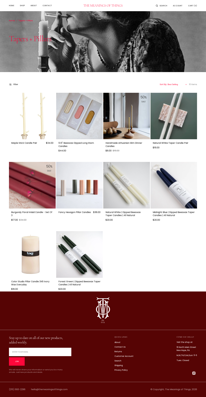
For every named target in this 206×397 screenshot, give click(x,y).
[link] (32, 116)
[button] (161, 6)
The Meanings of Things (178, 389)
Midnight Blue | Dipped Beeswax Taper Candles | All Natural (174, 214)
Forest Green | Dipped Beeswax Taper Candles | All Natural (79, 283)
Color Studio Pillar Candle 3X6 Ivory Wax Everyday (30, 283)
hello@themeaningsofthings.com (49, 389)
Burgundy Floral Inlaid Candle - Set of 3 (31, 214)
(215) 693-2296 (17, 389)
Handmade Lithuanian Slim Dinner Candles (124, 144)
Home (12, 20)
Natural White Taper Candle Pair (170, 143)
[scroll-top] (199, 390)
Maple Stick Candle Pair (24, 143)
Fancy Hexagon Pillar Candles (74, 212)
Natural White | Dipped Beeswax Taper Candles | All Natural (123, 214)
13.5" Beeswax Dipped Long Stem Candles (76, 144)
